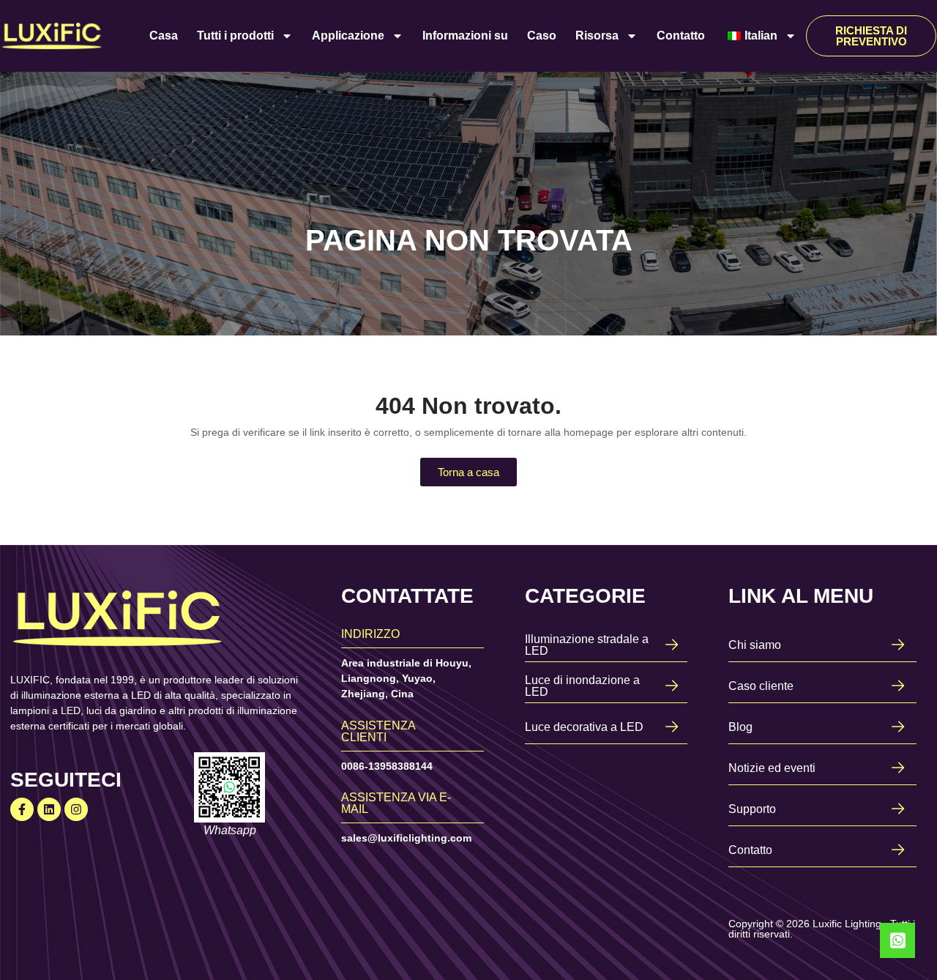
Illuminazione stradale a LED (587, 645)
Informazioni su (465, 35)
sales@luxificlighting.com (406, 838)
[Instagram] (76, 809)
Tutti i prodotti (235, 35)
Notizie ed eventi (771, 768)
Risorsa (597, 35)
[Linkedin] (49, 809)
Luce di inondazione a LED (582, 686)
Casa (163, 35)
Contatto (681, 35)
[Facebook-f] (22, 809)
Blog (740, 727)
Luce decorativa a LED (584, 727)
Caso (541, 35)
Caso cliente (761, 686)
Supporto (752, 809)
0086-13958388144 (387, 766)
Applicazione (348, 35)
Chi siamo (754, 645)
